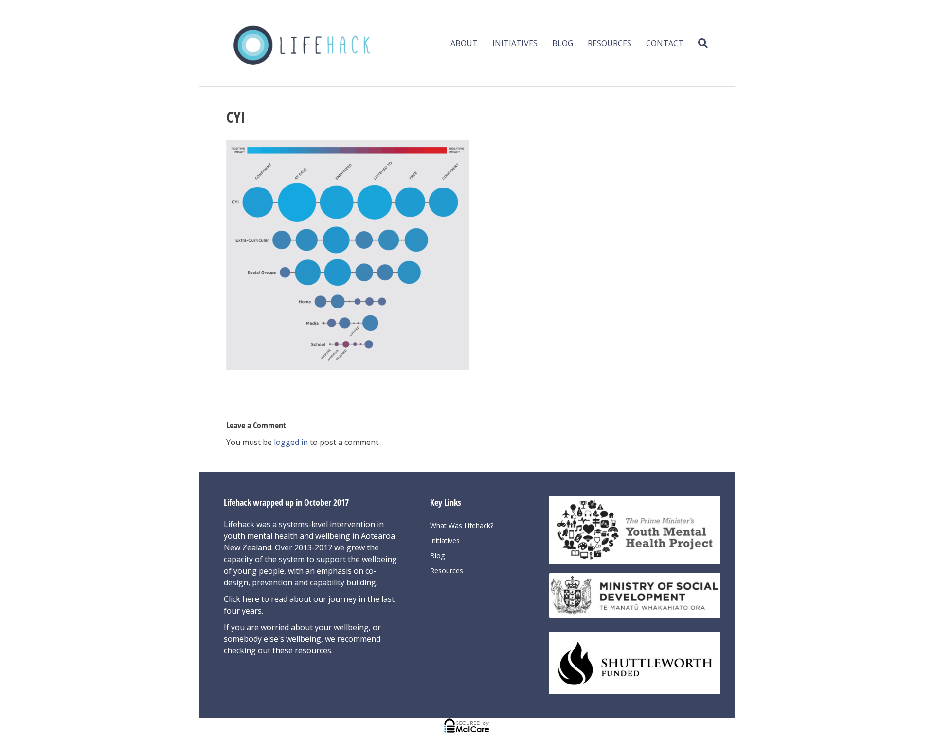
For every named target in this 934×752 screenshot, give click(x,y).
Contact (664, 43)
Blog (562, 43)
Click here (242, 599)
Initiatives (515, 43)
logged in (291, 442)
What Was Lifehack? (461, 525)
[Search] (699, 43)
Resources (609, 43)
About (464, 43)
